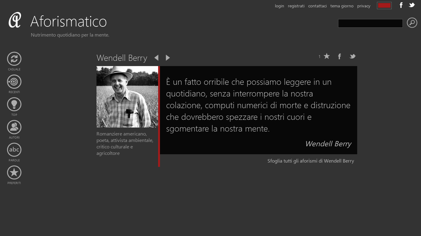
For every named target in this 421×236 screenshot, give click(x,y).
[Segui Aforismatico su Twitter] (411, 5)
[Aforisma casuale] (14, 59)
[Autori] (14, 127)
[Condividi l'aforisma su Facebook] (339, 56)
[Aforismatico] (66, 28)
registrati (296, 6)
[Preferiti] (14, 172)
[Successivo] (167, 57)
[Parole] (14, 150)
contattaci (317, 6)
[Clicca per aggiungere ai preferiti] (326, 56)
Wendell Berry (328, 143)
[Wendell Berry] (127, 125)
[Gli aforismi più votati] (14, 104)
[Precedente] (156, 57)
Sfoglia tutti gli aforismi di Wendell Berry (311, 160)
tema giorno (342, 6)
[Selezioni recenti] (14, 81)
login (279, 6)
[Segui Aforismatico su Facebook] (401, 5)
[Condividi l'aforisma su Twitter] (352, 56)
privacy (363, 6)
